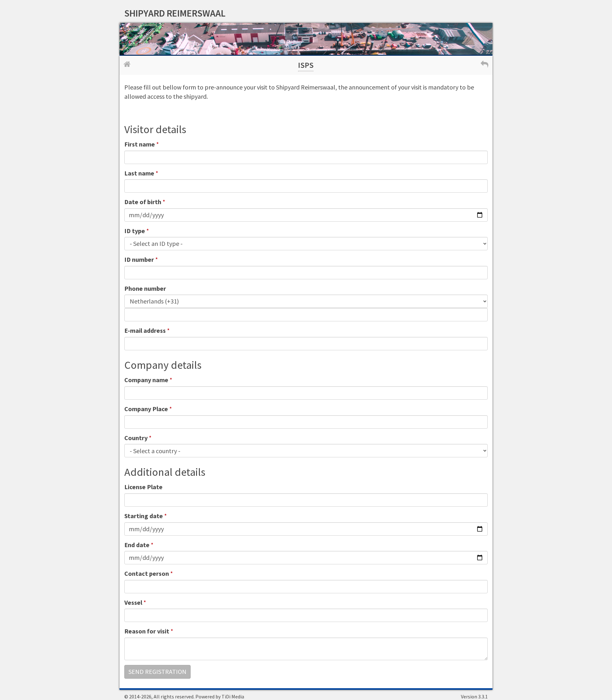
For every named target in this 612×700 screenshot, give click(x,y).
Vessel (133, 602)
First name (139, 144)
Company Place (146, 409)
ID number (139, 259)
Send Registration (157, 671)
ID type (134, 231)
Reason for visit (146, 631)
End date (136, 545)
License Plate (143, 487)
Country (136, 438)
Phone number (145, 288)
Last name (139, 173)
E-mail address (145, 330)
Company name (146, 380)
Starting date (143, 516)
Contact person (146, 573)
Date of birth (142, 202)
